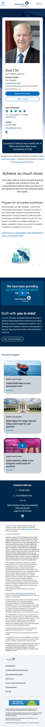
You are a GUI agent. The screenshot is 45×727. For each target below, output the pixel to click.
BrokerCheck (29, 529)
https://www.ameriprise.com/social (22, 593)
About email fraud (10, 687)
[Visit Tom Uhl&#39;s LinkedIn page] (22, 516)
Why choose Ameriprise (13, 339)
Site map (8, 691)
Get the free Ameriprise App (24, 703)
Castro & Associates (13, 83)
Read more (9, 390)
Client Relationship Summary (14, 674)
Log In (38, 3)
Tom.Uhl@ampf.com (13, 128)
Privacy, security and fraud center (15, 683)
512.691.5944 (10, 125)
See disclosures (10, 117)
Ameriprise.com (10, 666)
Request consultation (22, 94)
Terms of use (9, 678)
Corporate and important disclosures (16, 670)
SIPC (18, 720)
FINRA (12, 720)
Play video (9, 470)
